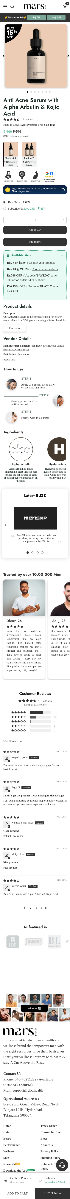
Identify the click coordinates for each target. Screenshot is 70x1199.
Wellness (8, 1151)
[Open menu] (3, 7)
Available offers (21, 255)
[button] (11, 119)
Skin (6, 1157)
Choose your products (42, 262)
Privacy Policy (50, 1151)
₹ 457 (41, 208)
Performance (11, 1145)
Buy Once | (14, 202)
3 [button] (36, 907)
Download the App (15, 1170)
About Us (47, 1145)
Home (7, 1125)
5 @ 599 (36, 17)
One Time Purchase (20, 1178)
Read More (9, 359)
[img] (11, 752)
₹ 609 (26, 202)
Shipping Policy (50, 1157)
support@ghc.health (28, 1090)
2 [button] (30, 907)
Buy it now (35, 241)
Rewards (9, 1164)
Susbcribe (49, 1178)
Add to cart (17, 1193)
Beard (7, 1138)
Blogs (44, 1138)
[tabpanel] (36, 56)
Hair (6, 1132)
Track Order (49, 1125)
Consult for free (50, 1132)
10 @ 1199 (56, 17)
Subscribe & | (22, 208)
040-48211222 (25, 1079)
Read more (14, 328)
